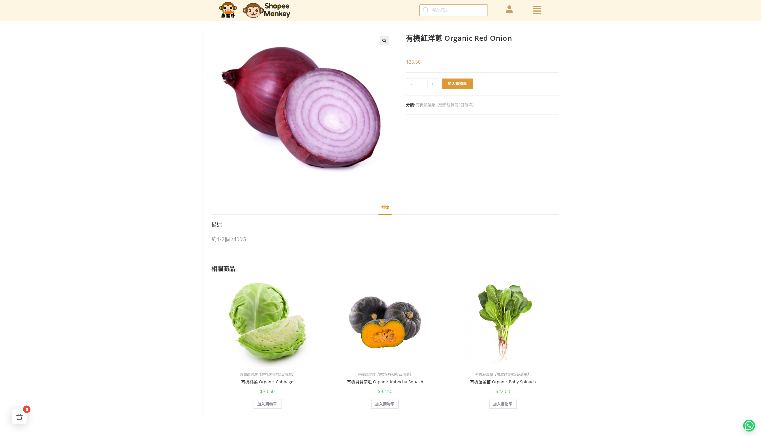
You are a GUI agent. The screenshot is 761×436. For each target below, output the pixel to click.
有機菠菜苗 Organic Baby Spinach (503, 382)
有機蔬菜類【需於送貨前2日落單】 (446, 104)
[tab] (385, 207)
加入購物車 (457, 83)
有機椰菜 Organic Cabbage (267, 382)
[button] (749, 426)
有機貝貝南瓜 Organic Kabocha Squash (385, 382)
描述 (385, 207)
